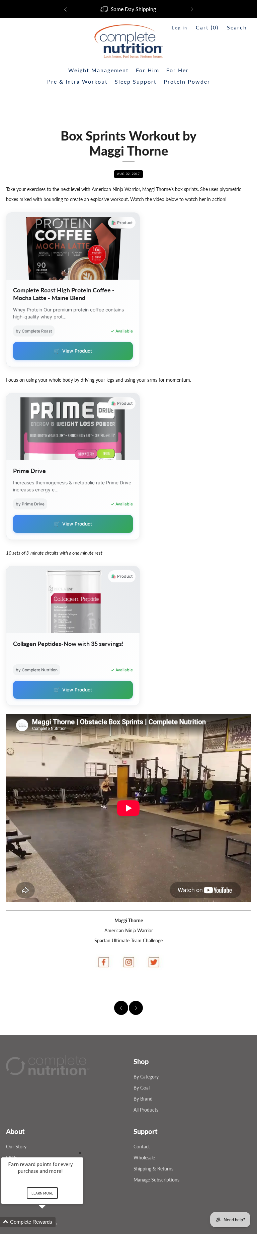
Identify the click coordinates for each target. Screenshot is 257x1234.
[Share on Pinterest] (238, 988)
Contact (142, 1146)
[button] (50, 1222)
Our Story (16, 1146)
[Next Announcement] (192, 9)
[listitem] (128, 9)
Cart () (207, 27)
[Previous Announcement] (65, 9)
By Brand (143, 1099)
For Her (177, 70)
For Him (147, 70)
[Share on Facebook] (206, 988)
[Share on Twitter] (227, 988)
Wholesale (144, 1157)
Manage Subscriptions (156, 1179)
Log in (179, 27)
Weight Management (98, 70)
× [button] (80, 1153)
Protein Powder (187, 81)
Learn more (42, 1193)
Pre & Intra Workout (77, 81)
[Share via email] (248, 988)
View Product (73, 351)
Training (128, 117)
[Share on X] (216, 988)
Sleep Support (136, 81)
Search (237, 27)
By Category (146, 1076)
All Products (146, 1110)
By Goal (142, 1087)
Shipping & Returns (153, 1168)
